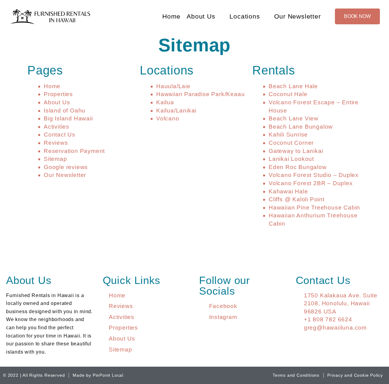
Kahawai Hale (288, 191)
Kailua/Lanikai (176, 110)
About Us (201, 16)
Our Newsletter (297, 16)
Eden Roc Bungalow (298, 167)
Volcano (167, 118)
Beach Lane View (293, 118)
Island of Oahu (64, 110)
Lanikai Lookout (291, 159)
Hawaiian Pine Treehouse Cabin (314, 207)
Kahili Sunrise (288, 134)
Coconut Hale (288, 94)
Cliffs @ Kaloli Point (297, 199)
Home (171, 16)
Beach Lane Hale (293, 86)
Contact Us (59, 134)
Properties (58, 94)
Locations (244, 16)
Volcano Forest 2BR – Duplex (311, 183)
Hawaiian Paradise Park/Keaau (200, 94)
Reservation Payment (74, 151)
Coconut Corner (291, 143)
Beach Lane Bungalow (301, 126)
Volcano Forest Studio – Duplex (314, 175)
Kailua (165, 102)
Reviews (56, 143)
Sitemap (55, 159)
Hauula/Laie (173, 86)
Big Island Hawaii (68, 118)
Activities (56, 126)
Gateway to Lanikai (296, 151)
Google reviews (66, 167)
